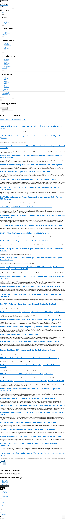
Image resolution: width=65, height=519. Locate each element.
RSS (2, 505)
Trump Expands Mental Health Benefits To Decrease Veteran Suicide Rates (31, 225)
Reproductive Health (6, 82)
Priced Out (5, 62)
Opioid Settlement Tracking (7, 66)
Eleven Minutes (6, 67)
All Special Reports (4, 68)
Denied (5, 65)
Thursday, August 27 (5, 481)
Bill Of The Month (6, 59)
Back (2, 36)
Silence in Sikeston (6, 48)
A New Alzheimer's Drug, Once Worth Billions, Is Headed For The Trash (28, 304)
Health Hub (5, 46)
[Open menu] (0, 7)
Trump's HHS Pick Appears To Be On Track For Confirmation (26, 207)
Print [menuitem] (2, 111)
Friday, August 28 (4, 480)
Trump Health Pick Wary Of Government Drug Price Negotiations (32, 165)
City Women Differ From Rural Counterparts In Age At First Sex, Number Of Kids (32, 405)
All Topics (3, 90)
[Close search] (1, 9)
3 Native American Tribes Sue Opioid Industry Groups (28, 350)
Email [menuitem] (2, 112)
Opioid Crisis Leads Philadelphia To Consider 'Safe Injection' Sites (26, 374)
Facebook (3, 502)
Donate (7, 5)
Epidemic (5, 49)
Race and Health (6, 84)
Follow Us (4, 5)
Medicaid (5, 88)
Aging (4, 85)
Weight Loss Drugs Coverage (6, 94)
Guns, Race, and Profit (7, 63)
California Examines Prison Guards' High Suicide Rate (28, 422)
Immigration (5, 81)
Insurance (5, 79)
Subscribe (1, 5)
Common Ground (6, 60)
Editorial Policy (4, 514)
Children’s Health (6, 89)
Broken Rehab (6, 64)
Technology (5, 83)
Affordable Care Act (6, 87)
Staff (2, 495)
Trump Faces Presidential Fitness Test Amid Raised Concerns (30, 286)
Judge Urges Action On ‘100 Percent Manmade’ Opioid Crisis (30, 320)
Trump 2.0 (3, 12)
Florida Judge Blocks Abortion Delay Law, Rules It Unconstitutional (28, 429)
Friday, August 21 (4, 484)
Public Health (4, 23)
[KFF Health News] (4, 4)
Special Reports (4, 50)
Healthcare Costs (6, 78)
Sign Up (16, 474)
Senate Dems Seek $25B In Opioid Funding (19, 334)
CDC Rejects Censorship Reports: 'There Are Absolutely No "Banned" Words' (32, 381)
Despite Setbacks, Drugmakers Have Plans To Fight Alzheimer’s (32, 312)
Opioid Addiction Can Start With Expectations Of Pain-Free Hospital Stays (29, 358)
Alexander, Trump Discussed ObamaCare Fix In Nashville (24, 233)
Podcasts (3, 490)
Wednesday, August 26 (5, 482)
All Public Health (4, 34)
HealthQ (5, 47)
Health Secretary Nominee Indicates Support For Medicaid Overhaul (28, 179)
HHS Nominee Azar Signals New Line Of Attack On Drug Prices (25, 171)
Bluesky (3, 504)
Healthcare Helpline (6, 44)
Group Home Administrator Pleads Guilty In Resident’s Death (30, 436)
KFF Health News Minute (7, 45)
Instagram (3, 500)
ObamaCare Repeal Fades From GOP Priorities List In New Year (27, 241)
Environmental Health (7, 33)
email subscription (36, 459)
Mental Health (6, 86)
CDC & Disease (6, 32)
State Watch (5, 21)
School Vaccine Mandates (5, 93)
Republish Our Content (5, 496)
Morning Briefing (4, 492)
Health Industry (6, 80)
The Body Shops (6, 61)
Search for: (1, 98)
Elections (5, 77)
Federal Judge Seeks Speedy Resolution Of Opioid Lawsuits (31, 327)
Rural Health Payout (6, 22)
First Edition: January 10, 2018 (13, 120)
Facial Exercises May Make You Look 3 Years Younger (27, 398)
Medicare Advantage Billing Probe (6, 92)
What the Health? (6, 43)
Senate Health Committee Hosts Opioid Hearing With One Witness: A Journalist (31, 341)
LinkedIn (3, 501)
